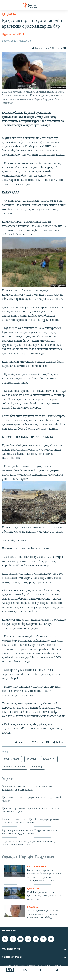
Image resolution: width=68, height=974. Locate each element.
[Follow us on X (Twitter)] (13, 939)
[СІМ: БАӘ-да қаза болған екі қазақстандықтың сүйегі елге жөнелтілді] (14, 893)
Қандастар (9, 14)
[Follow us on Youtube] (20, 939)
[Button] (37, 48)
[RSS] (43, 939)
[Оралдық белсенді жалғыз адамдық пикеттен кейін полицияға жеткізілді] (14, 911)
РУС (25, 970)
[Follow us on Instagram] (28, 939)
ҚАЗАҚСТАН (33, 888)
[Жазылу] (51, 939)
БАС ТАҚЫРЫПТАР (36, 866)
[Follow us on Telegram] (36, 939)
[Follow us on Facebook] (5, 939)
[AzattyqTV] (41, 970)
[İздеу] (57, 970)
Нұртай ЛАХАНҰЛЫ (13, 34)
